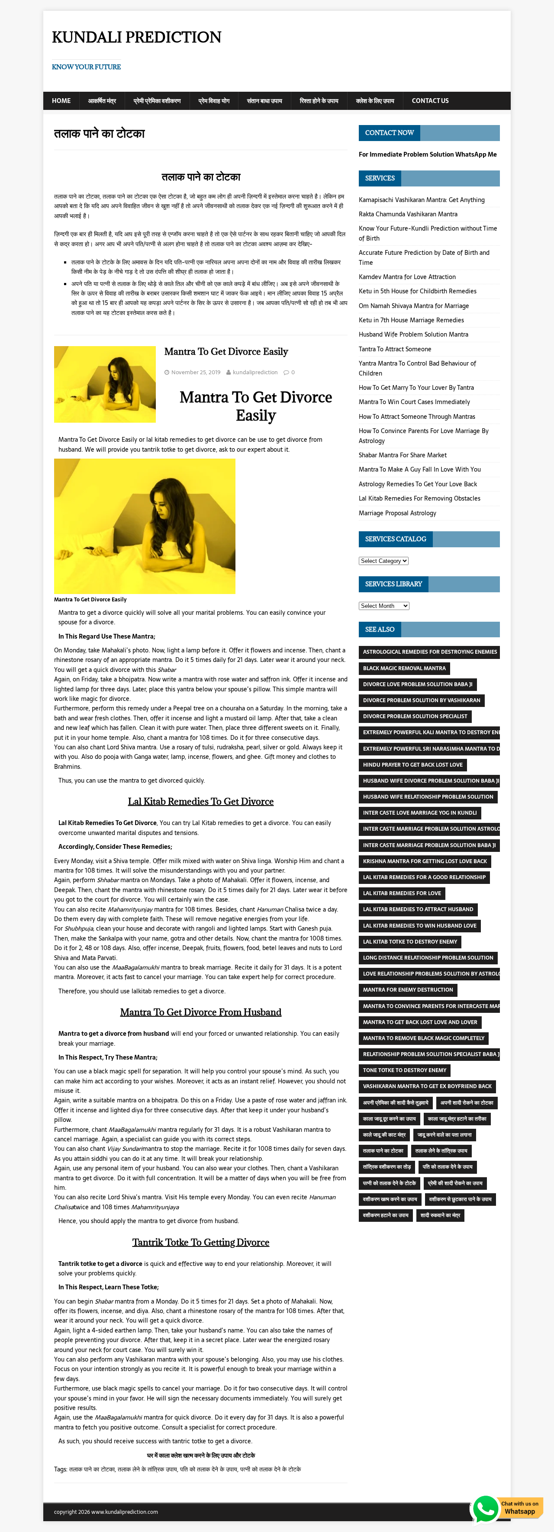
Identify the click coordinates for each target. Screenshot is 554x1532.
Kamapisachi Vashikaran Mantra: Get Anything (422, 200)
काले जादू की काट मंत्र (384, 1135)
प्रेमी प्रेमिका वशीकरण (157, 101)
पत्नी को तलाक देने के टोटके (270, 1469)
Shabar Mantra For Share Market (403, 455)
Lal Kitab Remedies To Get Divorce (107, 823)
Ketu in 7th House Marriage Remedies (411, 320)
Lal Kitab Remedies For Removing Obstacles (419, 498)
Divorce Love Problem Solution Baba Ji (418, 684)
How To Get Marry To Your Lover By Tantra (416, 387)
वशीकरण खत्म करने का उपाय (390, 1199)
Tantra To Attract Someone (395, 349)
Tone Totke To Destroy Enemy (404, 1070)
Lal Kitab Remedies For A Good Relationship (424, 877)
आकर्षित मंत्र (102, 101)
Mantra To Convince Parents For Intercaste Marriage (439, 1006)
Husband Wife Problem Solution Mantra (413, 334)
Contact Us (430, 101)
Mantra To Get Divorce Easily (226, 351)
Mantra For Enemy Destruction (408, 990)
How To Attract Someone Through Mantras (417, 416)
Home (61, 101)
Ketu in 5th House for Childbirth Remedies (418, 291)
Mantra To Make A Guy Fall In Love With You (420, 469)
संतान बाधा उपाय (264, 101)
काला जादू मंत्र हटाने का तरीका (457, 1118)
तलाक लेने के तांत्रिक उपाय (147, 1469)
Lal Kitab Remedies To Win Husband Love (420, 926)
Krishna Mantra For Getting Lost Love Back (425, 861)
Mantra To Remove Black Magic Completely (423, 1038)
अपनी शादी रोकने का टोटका (467, 1102)
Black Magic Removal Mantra (404, 668)
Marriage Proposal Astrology (397, 513)
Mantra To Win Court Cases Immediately (414, 402)
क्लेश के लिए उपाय (375, 101)
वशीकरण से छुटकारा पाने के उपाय (460, 1199)
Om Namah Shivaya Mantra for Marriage (414, 306)
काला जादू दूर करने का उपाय (389, 1118)
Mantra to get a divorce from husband (113, 1033)
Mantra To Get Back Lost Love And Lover (420, 1022)
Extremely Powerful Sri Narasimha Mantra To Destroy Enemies (453, 749)
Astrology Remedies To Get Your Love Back (418, 484)
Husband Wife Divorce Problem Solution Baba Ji (431, 781)
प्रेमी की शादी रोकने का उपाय (455, 1183)
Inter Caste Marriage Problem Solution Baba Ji (429, 845)
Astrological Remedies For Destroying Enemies (430, 652)
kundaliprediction (255, 372)
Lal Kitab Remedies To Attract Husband (418, 909)
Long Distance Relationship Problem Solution (428, 958)
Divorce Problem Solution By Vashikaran (421, 700)
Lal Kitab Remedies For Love (402, 893)
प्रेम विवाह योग (214, 101)
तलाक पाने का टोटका (92, 1469)
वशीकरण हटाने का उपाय (386, 1215)
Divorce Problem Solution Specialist (415, 716)
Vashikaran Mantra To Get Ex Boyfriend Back (427, 1086)
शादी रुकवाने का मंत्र (440, 1215)
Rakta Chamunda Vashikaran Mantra (408, 214)
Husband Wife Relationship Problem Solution (428, 797)
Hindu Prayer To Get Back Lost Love (413, 765)
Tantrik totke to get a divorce (100, 1264)
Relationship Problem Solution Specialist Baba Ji (432, 1054)
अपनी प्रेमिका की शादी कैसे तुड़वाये (395, 1102)
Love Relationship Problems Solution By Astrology (436, 974)
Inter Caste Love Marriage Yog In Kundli (420, 813)
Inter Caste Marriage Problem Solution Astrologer (437, 829)
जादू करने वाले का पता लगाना (445, 1135)
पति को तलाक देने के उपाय (208, 1469)
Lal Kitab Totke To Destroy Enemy (410, 942)
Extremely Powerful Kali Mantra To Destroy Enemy (436, 732)
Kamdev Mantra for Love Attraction (407, 277)
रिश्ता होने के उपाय (319, 101)
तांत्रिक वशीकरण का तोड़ (387, 1167)
